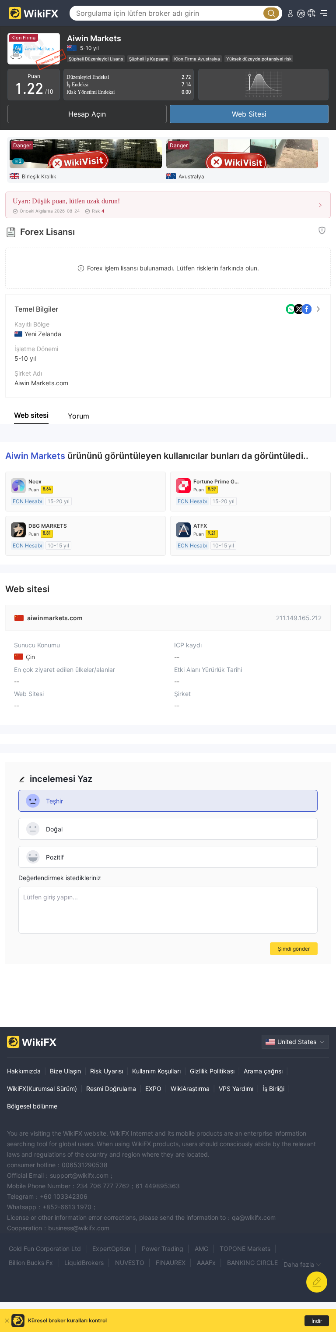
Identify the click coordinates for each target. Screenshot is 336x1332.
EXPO (153, 1088)
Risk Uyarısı (106, 1071)
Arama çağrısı (263, 1071)
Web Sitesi (249, 114)
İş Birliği (273, 1088)
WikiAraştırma (190, 1088)
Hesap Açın (87, 114)
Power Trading (162, 1248)
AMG (201, 1248)
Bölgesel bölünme (32, 1106)
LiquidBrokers (84, 1262)
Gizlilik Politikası (212, 1071)
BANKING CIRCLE (252, 1262)
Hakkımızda (24, 1071)
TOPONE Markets (245, 1248)
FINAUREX (171, 1262)
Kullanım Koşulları (156, 1071)
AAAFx (206, 1262)
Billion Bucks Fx (31, 1262)
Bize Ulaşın (65, 1071)
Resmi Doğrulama (111, 1088)
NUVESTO (129, 1262)
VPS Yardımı (236, 1088)
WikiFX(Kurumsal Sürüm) (42, 1088)
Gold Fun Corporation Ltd (45, 1248)
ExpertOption (111, 1248)
